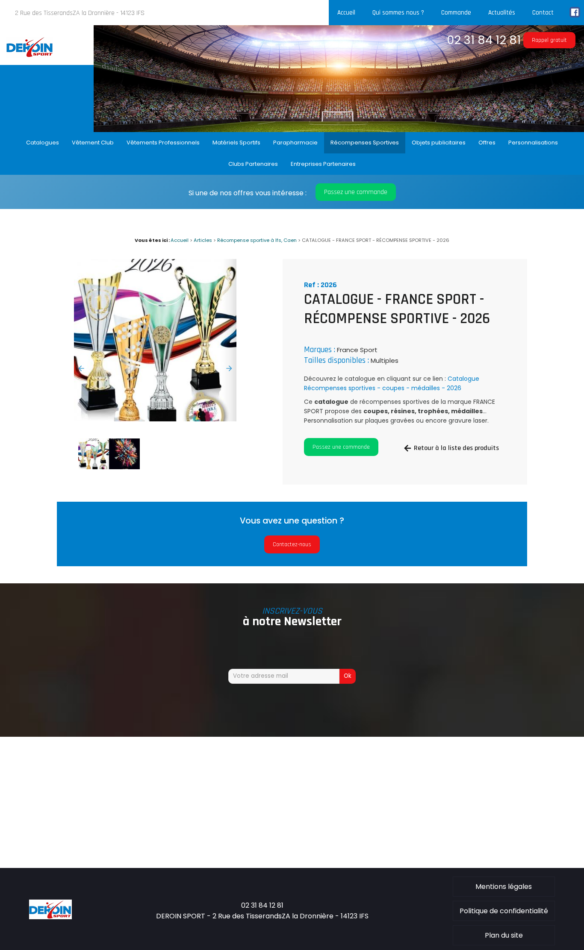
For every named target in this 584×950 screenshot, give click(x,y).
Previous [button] (81, 368)
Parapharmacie (295, 142)
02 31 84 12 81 (484, 40)
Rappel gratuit (549, 40)
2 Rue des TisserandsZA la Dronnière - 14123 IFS (80, 13)
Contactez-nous (292, 544)
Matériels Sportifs (236, 142)
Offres (487, 142)
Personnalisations (533, 142)
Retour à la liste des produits (456, 448)
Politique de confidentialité (504, 911)
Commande (456, 13)
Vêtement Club (93, 142)
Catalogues (42, 142)
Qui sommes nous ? (398, 13)
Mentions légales (503, 886)
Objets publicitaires (439, 142)
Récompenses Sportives (364, 142)
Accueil (346, 13)
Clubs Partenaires (253, 164)
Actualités (501, 13)
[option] (155, 340)
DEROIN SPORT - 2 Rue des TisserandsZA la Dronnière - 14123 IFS (262, 916)
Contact (543, 13)
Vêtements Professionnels (163, 142)
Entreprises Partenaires (323, 164)
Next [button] (229, 368)
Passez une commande (355, 192)
